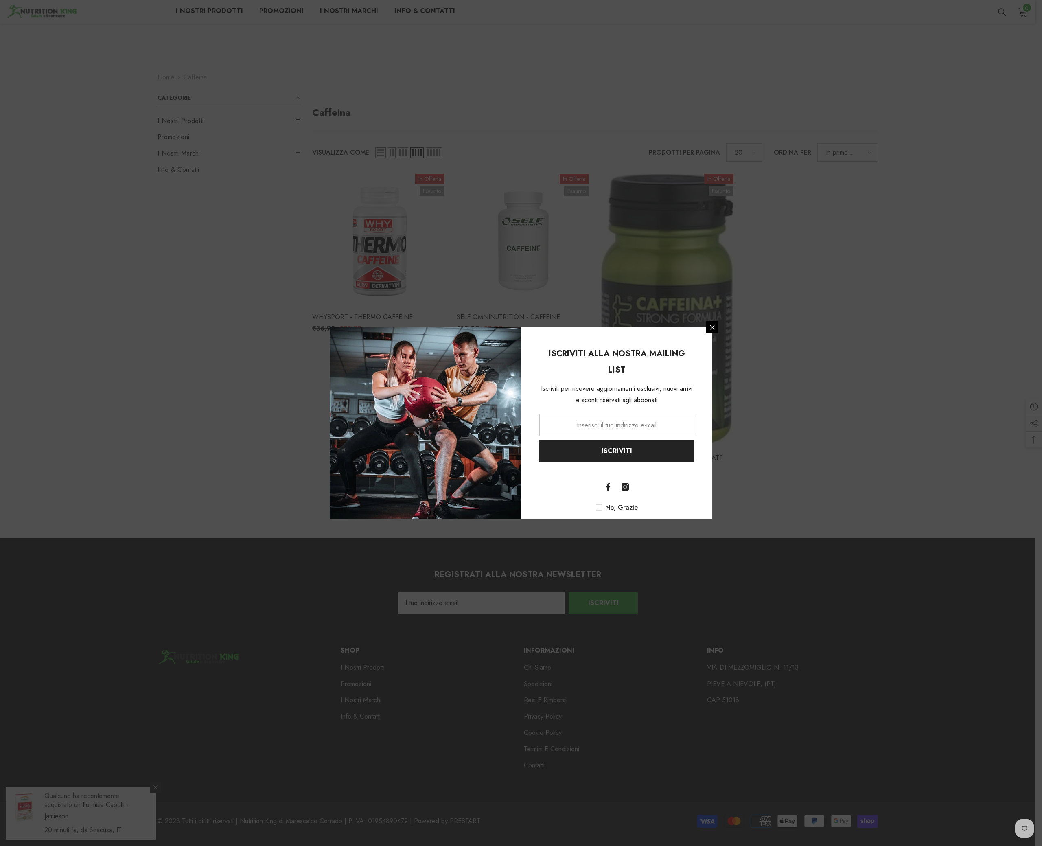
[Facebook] (608, 486)
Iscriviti (617, 451)
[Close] (712, 327)
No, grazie (621, 507)
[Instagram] (625, 486)
